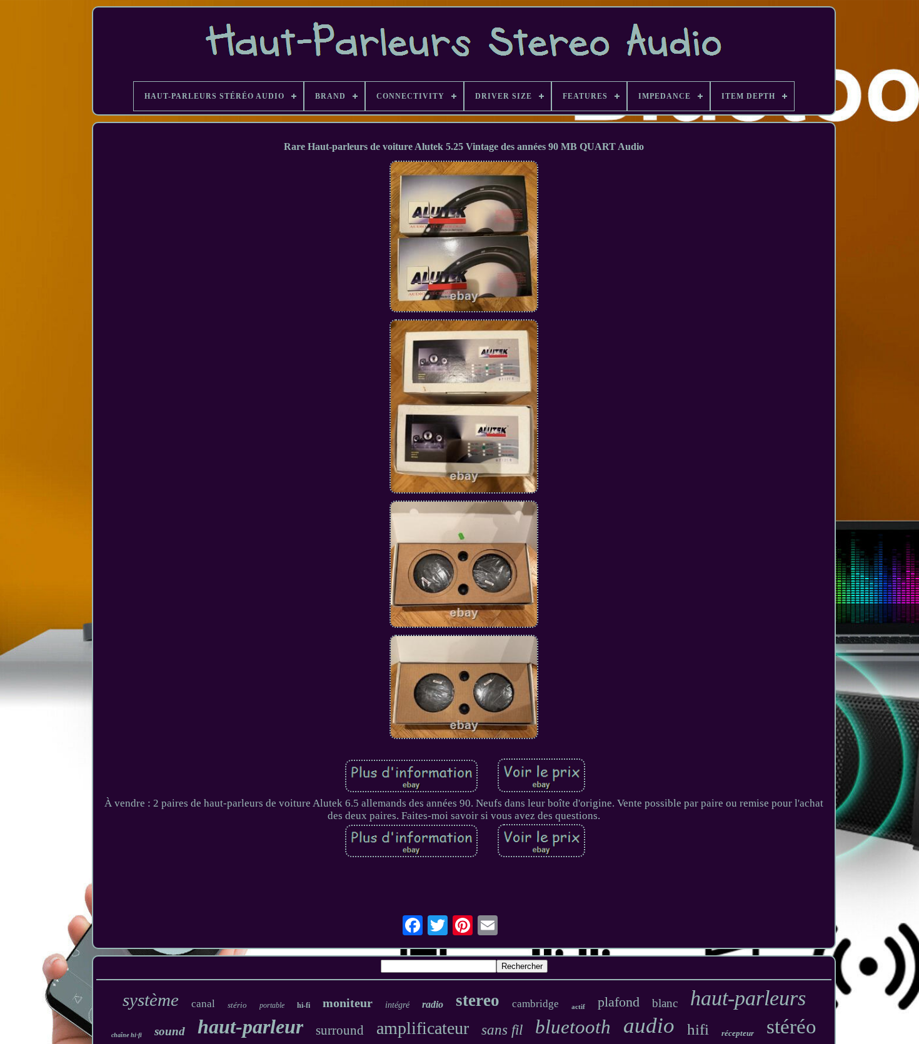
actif (578, 1006)
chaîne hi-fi (126, 1035)
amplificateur (422, 1028)
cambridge (535, 1004)
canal (203, 1004)
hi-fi (303, 1005)
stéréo (791, 1026)
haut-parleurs (748, 998)
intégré (397, 1005)
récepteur (737, 1033)
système (151, 1000)
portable (271, 1005)
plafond (619, 1002)
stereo (478, 1000)
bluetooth (573, 1027)
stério (237, 1005)
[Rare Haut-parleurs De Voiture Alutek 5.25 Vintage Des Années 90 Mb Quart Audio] (464, 238)
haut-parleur (250, 1026)
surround (340, 1030)
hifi (698, 1029)
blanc (665, 1003)
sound (169, 1031)
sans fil (502, 1030)
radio (432, 1004)
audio (649, 1025)
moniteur (348, 1003)
